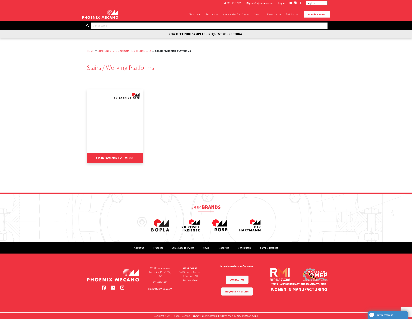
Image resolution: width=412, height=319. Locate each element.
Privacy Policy (199, 315)
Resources (272, 14)
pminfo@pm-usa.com (261, 3)
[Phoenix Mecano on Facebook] (291, 3)
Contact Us (237, 279)
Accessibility (215, 315)
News (257, 14)
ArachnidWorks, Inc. (247, 315)
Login (281, 3)
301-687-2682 (234, 3)
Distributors (292, 14)
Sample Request (317, 14)
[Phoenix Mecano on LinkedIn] (295, 3)
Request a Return (237, 291)
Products (210, 14)
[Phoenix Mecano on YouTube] (299, 3)
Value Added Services (234, 14)
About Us (193, 14)
